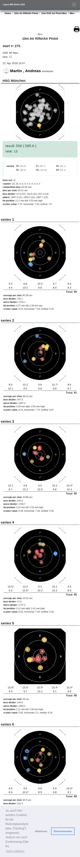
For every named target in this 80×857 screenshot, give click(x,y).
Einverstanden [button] (63, 831)
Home (8, 13)
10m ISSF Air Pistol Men (54, 13)
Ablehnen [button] (41, 831)
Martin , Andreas (25, 71)
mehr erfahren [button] (15, 851)
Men (72, 13)
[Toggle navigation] (74, 4)
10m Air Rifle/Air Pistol (26, 13)
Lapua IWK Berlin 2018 (14, 4)
